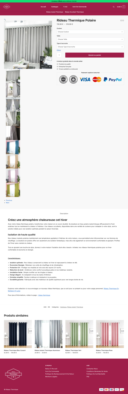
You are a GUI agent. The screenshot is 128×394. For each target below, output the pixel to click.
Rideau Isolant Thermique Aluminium (47, 350)
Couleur (59, 28)
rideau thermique (44, 295)
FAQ (88, 376)
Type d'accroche (62, 43)
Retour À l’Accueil (51, 369)
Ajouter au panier (94, 55)
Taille (58, 36)
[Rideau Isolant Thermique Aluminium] (49, 334)
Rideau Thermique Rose (104, 350)
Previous (9, 200)
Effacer (59, 50)
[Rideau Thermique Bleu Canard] (121, 20)
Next (7, 203)
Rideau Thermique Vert (73, 350)
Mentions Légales (51, 376)
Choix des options (18, 356)
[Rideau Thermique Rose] (110, 334)
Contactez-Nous (92, 369)
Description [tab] (64, 213)
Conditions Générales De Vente (97, 371)
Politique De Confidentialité (96, 374)
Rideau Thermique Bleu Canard (14, 350)
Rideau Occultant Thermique (74, 12)
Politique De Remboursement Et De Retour (59, 374)
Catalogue (63, 307)
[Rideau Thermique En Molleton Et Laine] (123, 20)
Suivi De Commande (52, 371)
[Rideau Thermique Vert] (79, 334)
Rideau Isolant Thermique (54, 12)
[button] (5, 20)
